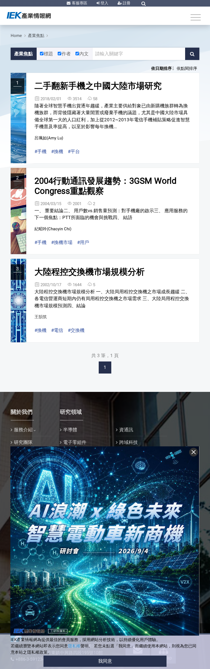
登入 (104, 3)
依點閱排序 (187, 68)
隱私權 (74, 646)
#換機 (57, 151)
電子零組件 (74, 442)
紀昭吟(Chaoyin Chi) (52, 228)
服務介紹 (23, 429)
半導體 (70, 429)
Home (16, 35)
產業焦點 (36, 35)
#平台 (74, 151)
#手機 (40, 151)
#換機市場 (61, 242)
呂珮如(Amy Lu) (48, 138)
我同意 (105, 661)
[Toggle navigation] (195, 17)
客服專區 (79, 3)
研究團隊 (23, 442)
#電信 (57, 330)
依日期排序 (161, 68)
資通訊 (126, 429)
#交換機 (76, 330)
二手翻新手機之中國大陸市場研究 (98, 86)
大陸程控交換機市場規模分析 (89, 272)
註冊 (126, 3)
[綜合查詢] (143, 3)
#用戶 (83, 242)
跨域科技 (128, 442)
